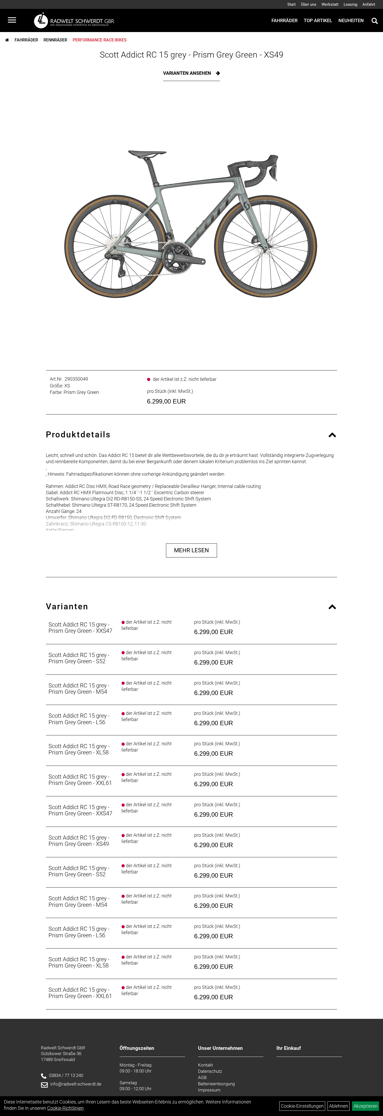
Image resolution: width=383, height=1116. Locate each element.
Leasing (350, 4)
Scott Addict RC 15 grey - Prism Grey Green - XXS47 (80, 627)
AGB (202, 1077)
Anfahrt (368, 4)
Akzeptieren (366, 1106)
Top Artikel (318, 20)
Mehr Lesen (191, 550)
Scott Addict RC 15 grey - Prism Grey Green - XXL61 (80, 779)
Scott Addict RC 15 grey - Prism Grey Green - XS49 (191, 55)
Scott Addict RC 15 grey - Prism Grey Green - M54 (78, 688)
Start (291, 4)
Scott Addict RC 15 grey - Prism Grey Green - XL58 (78, 749)
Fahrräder (284, 20)
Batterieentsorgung (216, 1083)
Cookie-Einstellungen (302, 1106)
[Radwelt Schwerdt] (76, 20)
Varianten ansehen (187, 73)
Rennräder (55, 40)
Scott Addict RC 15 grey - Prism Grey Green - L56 (78, 718)
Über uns (308, 4)
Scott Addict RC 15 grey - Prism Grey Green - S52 (78, 658)
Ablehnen (338, 1106)
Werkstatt (330, 4)
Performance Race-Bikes (100, 40)
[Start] (7, 40)
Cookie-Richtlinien (65, 1108)
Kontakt (205, 1065)
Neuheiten (351, 20)
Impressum (209, 1090)
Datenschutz (210, 1071)
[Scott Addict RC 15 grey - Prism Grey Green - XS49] (191, 224)
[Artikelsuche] (375, 21)
